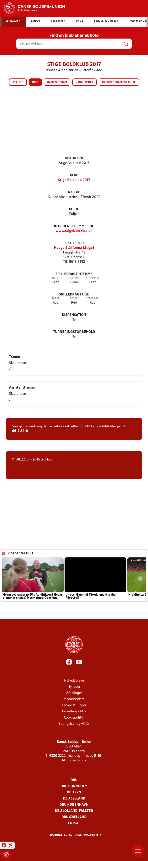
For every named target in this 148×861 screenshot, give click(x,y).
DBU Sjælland (74, 817)
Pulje (74, 209)
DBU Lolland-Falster (74, 811)
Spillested (74, 243)
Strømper (92, 278)
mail (105, 426)
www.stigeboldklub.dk (74, 231)
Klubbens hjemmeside (74, 226)
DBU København (74, 804)
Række (74, 192)
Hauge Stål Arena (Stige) (74, 248)
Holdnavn (74, 158)
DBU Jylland (74, 798)
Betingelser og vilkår (74, 723)
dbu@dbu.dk (76, 760)
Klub (74, 175)
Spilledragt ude (74, 294)
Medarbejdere (74, 699)
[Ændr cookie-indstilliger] (6, 854)
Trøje (55, 278)
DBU (74, 780)
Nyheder (74, 686)
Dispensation (74, 315)
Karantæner (84, 82)
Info (35, 82)
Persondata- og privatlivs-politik (74, 835)
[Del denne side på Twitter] (10, 846)
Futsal (74, 823)
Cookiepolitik (74, 717)
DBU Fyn (74, 792)
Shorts (74, 278)
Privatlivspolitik (74, 711)
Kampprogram (57, 82)
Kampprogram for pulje (119, 82)
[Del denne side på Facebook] (4, 846)
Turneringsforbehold (74, 332)
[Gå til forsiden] (32, 7)
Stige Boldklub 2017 (74, 180)
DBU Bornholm (74, 786)
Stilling (18, 82)
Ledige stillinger (74, 705)
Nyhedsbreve (74, 680)
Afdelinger (74, 693)
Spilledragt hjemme (74, 274)
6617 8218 (20, 431)
